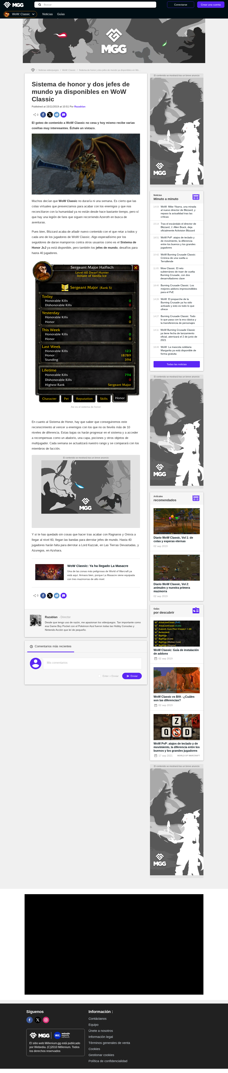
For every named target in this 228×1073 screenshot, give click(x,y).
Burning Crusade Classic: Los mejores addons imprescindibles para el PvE (179, 289)
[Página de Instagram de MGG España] (46, 1020)
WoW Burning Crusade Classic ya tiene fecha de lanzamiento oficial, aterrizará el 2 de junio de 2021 (178, 334)
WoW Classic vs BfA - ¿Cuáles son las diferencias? (174, 698)
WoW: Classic (69, 70)
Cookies (94, 1049)
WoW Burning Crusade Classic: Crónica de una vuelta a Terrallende (178, 258)
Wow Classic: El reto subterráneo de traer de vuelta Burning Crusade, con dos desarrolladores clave (177, 273)
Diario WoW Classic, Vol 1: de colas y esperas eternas (173, 539)
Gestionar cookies (101, 1055)
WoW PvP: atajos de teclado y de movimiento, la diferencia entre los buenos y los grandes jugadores (178, 242)
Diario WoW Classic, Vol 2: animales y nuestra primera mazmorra (172, 588)
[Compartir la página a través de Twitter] (50, 115)
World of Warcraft (188, 756)
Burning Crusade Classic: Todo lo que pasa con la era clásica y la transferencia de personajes (178, 319)
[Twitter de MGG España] (38, 1020)
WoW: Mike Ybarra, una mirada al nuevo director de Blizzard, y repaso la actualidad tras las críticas (178, 211)
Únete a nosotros (101, 1031)
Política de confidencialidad (108, 1061)
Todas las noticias (177, 364)
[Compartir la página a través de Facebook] (43, 115)
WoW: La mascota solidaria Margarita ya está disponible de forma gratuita (178, 350)
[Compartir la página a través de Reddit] (56, 115)
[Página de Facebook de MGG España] (29, 1020)
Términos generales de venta (109, 1043)
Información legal (101, 1037)
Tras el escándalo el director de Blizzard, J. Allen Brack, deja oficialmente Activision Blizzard (178, 227)
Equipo (94, 1025)
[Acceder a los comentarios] (64, 115)
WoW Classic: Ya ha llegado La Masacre (97, 566)
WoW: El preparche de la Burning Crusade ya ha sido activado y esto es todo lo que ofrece (177, 304)
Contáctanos (98, 1018)
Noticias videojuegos (48, 70)
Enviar (134, 676)
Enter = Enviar (111, 676)
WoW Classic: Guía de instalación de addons (176, 652)
